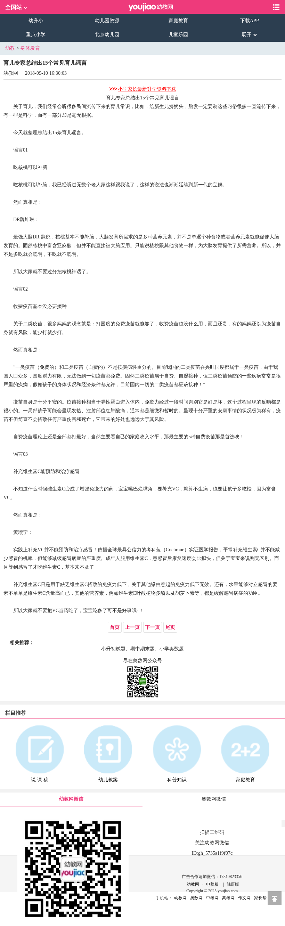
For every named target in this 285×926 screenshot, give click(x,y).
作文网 (244, 897)
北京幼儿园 (107, 34)
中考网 (212, 897)
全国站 (13, 7)
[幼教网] (150, 7)
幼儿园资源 (107, 20)
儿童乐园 (178, 34)
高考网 (228, 897)
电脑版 (212, 884)
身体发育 (30, 48)
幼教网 (193, 884)
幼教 (10, 48)
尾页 (170, 627)
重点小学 (36, 34)
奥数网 (196, 897)
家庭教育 (178, 20)
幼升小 (35, 20)
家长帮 (260, 897)
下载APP (249, 20)
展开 (246, 34)
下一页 (152, 627)
